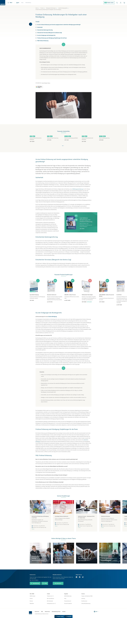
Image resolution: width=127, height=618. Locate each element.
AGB (42, 611)
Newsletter (32, 603)
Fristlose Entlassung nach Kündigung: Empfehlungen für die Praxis (52, 38)
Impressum (37, 611)
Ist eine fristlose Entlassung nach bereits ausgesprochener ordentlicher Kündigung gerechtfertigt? (59, 24)
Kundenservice (84, 601)
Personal (41, 8)
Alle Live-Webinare (50, 598)
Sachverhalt (40, 27)
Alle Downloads (50, 601)
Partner (31, 598)
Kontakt (63, 611)
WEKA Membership (67, 596)
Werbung (83, 598)
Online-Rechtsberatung (86, 603)
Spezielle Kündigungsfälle (62, 8)
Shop (22, 2)
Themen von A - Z (50, 596)
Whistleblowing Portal (56, 611)
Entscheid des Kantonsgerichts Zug (45, 30)
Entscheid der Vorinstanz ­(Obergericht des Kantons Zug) (49, 32)
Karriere (31, 601)
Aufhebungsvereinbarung (77, 189)
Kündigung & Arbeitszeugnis (51, 8)
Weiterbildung (28, 2)
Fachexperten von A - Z (51, 603)
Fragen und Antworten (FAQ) (87, 596)
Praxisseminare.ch (67, 601)
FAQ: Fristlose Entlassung (42, 40)
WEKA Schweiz (32, 596)
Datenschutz (47, 611)
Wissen (17, 2)
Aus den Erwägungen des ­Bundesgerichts (46, 35)
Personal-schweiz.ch (68, 603)
